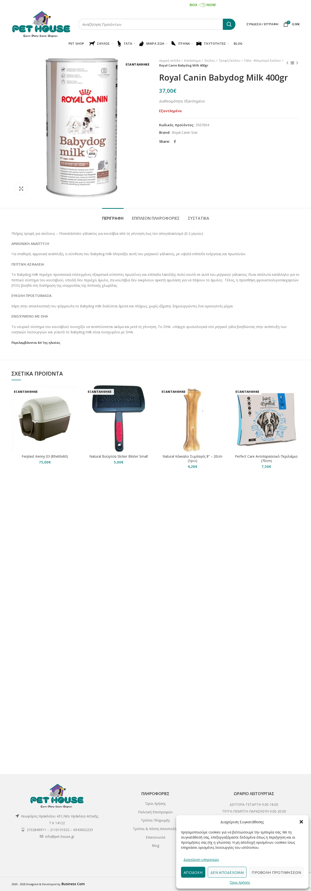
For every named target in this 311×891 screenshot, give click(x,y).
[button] (301, 821)
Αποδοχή (193, 872)
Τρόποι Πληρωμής (155, 820)
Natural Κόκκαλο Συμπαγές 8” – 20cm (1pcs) (192, 458)
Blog (155, 845)
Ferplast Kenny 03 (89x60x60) (45, 456)
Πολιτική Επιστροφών (155, 812)
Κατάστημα (192, 60)
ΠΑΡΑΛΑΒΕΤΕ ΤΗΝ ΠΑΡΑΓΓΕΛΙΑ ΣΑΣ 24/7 (159, 4)
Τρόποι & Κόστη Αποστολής (155, 828)
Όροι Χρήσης (240, 882)
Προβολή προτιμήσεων (276, 872)
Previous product (287, 62)
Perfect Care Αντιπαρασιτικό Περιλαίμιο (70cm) (266, 458)
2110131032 (50, 5)
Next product (297, 62)
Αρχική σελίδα (169, 60)
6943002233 (69, 5)
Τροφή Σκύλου (229, 60)
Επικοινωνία (155, 837)
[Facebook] (175, 141)
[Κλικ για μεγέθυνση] (21, 189)
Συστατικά (198, 218)
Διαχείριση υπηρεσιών (201, 859)
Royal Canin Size (185, 133)
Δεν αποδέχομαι (227, 872)
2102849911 (29, 5)
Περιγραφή (113, 218)
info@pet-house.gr (59, 836)
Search (229, 24)
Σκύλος (210, 60)
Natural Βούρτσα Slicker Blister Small (118, 456)
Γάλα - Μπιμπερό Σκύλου (262, 60)
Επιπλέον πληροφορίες (156, 218)
